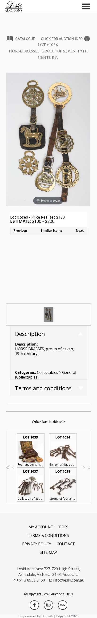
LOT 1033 (31, 450)
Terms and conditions (43, 388)
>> (89, 467)
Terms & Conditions (48, 535)
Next (80, 230)
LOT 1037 (31, 485)
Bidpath (47, 616)
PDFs (63, 527)
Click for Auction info (62, 39)
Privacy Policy (36, 543)
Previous (20, 230)
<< (8, 467)
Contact (66, 543)
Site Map (48, 552)
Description (30, 334)
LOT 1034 (63, 450)
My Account (40, 527)
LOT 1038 (63, 485)
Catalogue (25, 39)
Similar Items (51, 230)
